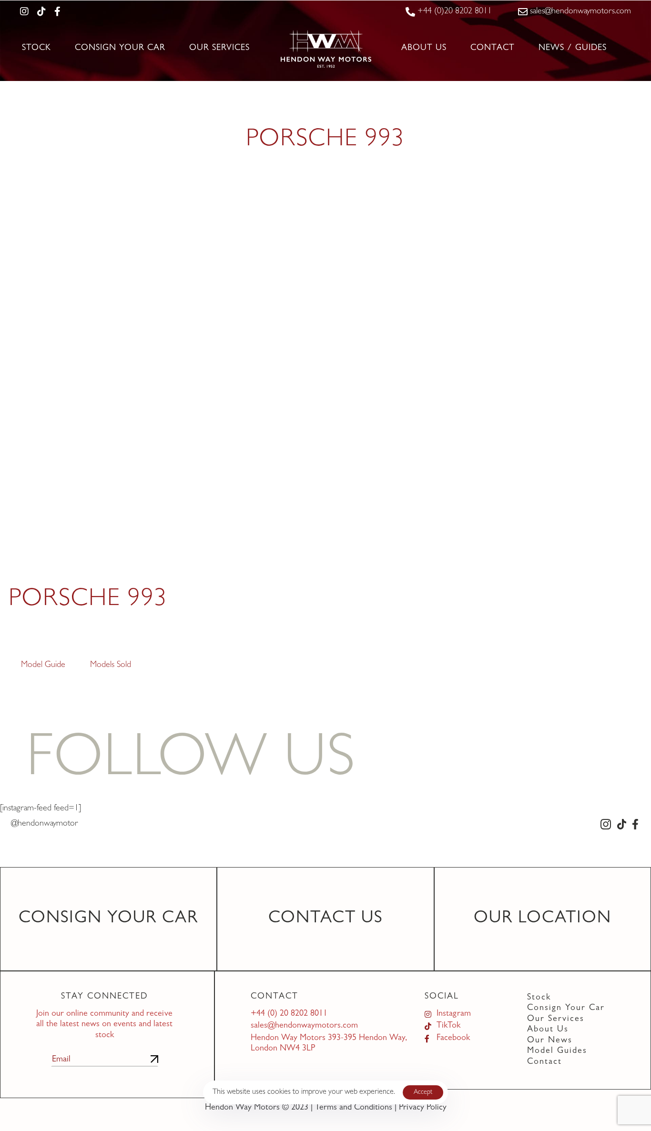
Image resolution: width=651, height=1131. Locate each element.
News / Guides (573, 48)
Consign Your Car (120, 48)
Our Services (219, 48)
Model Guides (557, 1051)
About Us (424, 48)
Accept (423, 1092)
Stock (36, 48)
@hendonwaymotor (44, 824)
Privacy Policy (423, 1108)
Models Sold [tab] (110, 665)
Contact (492, 48)
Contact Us (325, 919)
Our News (549, 1041)
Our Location (542, 919)
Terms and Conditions (353, 1108)
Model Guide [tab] (43, 665)
